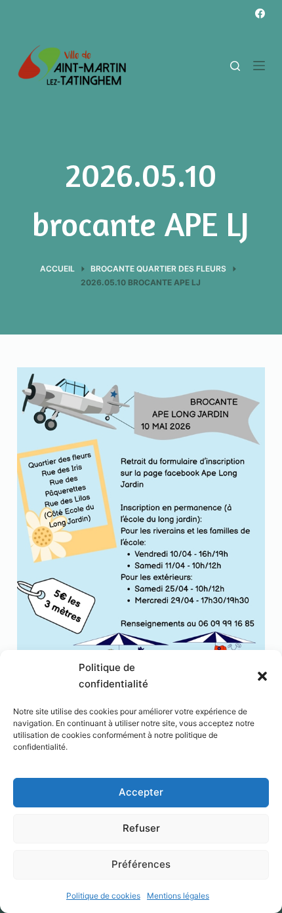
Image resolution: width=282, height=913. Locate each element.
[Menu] (259, 65)
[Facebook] (260, 13)
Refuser (141, 828)
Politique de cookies (103, 896)
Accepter (141, 792)
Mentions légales (178, 896)
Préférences (141, 864)
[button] (262, 676)
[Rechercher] (235, 66)
